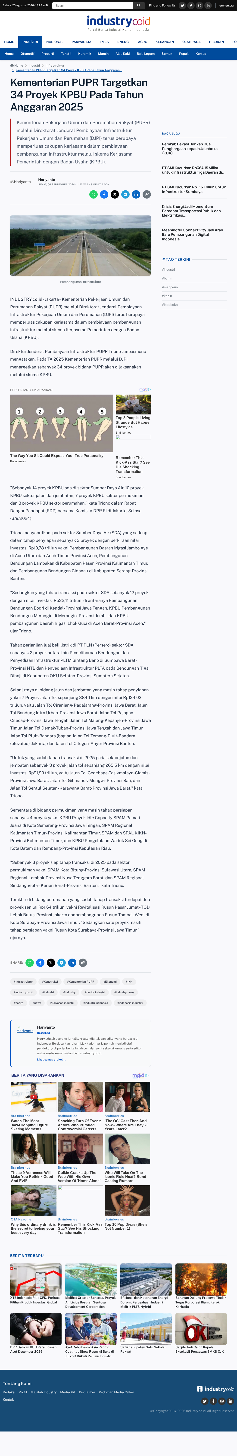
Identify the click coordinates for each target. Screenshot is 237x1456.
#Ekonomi (110, 981)
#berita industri (95, 992)
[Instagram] (199, 5)
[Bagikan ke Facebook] (104, 194)
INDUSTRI (30, 42)
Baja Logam (146, 53)
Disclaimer (87, 1392)
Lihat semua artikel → (51, 1059)
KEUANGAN (165, 42)
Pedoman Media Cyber (116, 1392)
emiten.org (226, 5)
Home (9, 53)
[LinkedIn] (208, 5)
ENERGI (123, 42)
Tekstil (66, 53)
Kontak (8, 1399)
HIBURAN (216, 42)
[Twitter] (182, 5)
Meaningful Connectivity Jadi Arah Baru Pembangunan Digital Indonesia (192, 234)
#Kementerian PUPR (80, 981)
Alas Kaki (122, 53)
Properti (47, 53)
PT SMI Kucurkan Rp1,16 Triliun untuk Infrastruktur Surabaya (194, 189)
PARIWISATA (81, 42)
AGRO (142, 42)
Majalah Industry (44, 1392)
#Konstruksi (50, 981)
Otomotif (27, 53)
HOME (9, 42)
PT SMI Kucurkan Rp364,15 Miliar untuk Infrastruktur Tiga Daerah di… (193, 170)
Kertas (201, 53)
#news (37, 1003)
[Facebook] (191, 5)
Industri (34, 65)
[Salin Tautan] (147, 194)
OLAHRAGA (191, 42)
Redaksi (9, 1392)
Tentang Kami (17, 1383)
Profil (23, 1392)
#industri (48, 992)
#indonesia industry (130, 1003)
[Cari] (139, 5)
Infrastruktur (55, 65)
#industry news (124, 992)
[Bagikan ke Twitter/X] (115, 194)
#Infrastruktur (23, 981)
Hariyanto (46, 180)
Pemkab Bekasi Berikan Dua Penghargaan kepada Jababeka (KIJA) (190, 148)
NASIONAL (54, 42)
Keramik (84, 53)
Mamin (103, 53)
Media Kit (67, 1392)
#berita (18, 1003)
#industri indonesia (95, 1003)
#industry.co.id (23, 992)
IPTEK (104, 42)
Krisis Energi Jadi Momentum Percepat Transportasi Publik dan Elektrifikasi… (191, 211)
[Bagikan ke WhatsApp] (93, 194)
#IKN (129, 981)
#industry (69, 992)
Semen (167, 53)
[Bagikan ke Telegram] (125, 194)
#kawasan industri (62, 1003)
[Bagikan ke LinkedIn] (136, 194)
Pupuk (184, 53)
